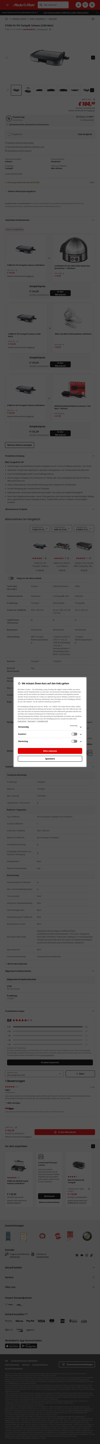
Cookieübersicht (42, 721)
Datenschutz (22, 721)
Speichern (50, 758)
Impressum (31, 721)
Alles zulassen (50, 751)
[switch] (74, 734)
